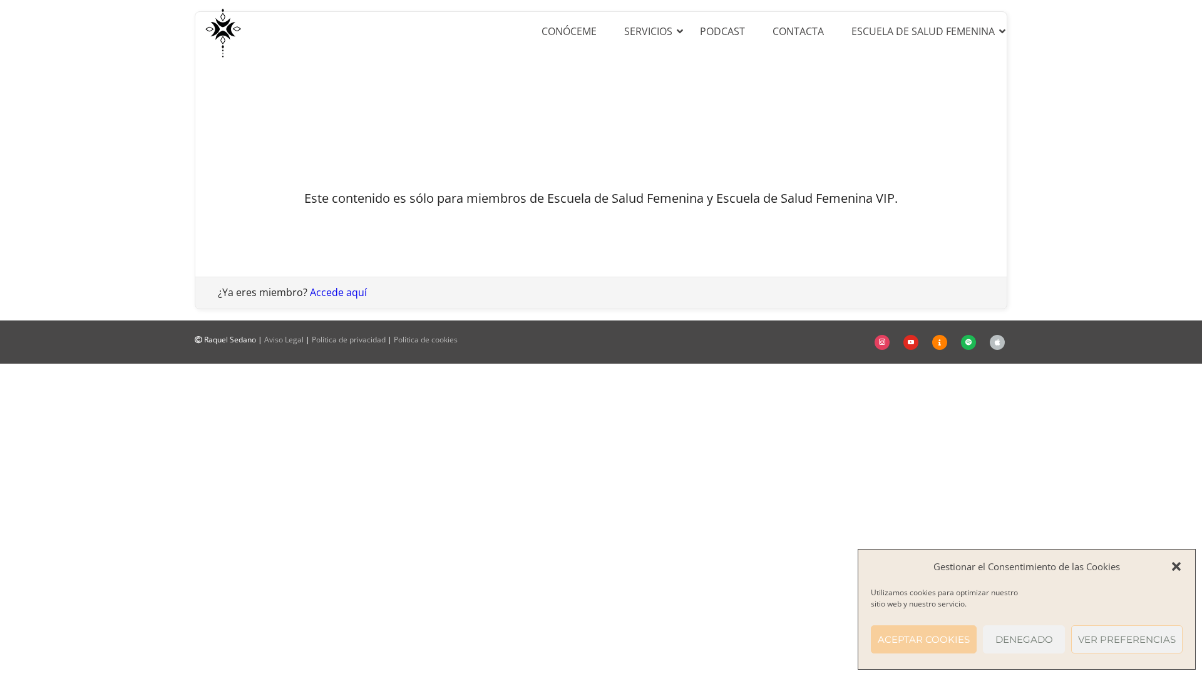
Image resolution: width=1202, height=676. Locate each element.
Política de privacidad (349, 339)
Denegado (1024, 639)
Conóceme (569, 31)
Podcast (722, 31)
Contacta (798, 31)
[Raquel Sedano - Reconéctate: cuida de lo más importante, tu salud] (223, 31)
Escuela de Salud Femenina (923, 31)
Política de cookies (426, 339)
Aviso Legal (284, 339)
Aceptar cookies (924, 639)
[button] (1176, 566)
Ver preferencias (1127, 639)
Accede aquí (338, 292)
